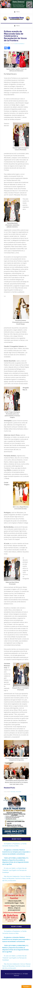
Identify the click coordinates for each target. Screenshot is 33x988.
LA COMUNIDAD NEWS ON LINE (16, 18)
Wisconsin (18, 791)
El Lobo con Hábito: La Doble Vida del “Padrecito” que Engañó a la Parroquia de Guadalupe (14, 870)
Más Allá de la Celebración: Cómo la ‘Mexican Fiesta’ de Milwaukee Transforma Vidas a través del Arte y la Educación (16, 878)
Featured (12, 791)
